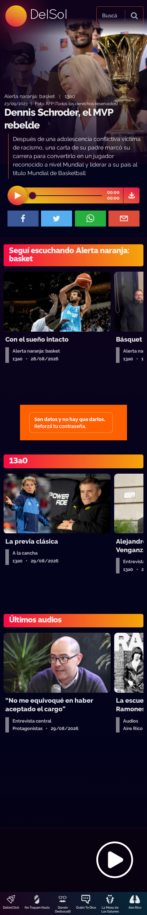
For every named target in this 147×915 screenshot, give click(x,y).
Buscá (109, 15)
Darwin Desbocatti (63, 909)
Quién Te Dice (86, 907)
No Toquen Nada (37, 907)
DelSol (48, 14)
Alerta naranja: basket (29, 96)
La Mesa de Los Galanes (110, 909)
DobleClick (11, 907)
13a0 (70, 96)
